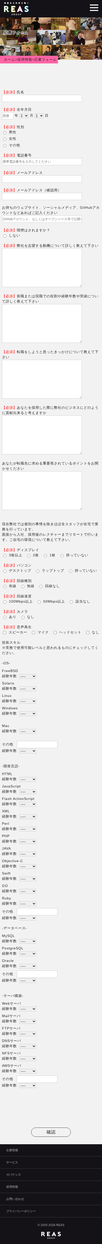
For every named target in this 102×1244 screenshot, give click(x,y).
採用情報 (12, 1187)
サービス (12, 1162)
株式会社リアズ (17, 8)
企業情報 (12, 1150)
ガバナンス (13, 1174)
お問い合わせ (15, 1199)
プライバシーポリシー (21, 1211)
